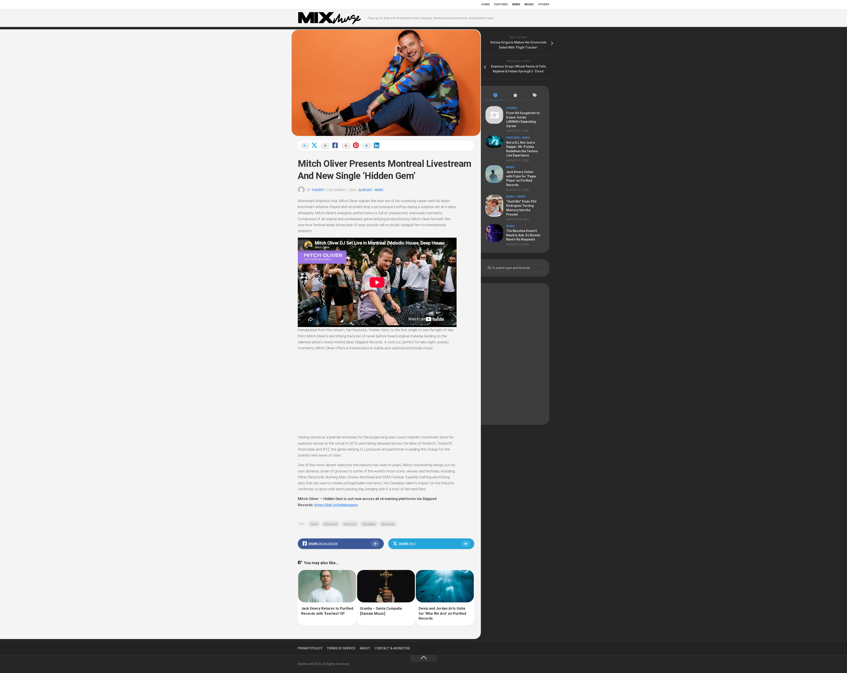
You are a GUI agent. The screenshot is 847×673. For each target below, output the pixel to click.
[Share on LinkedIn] (372, 146)
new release (369, 523)
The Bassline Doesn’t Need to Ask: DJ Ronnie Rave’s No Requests (523, 235)
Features (501, 4)
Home (485, 4)
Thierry (317, 190)
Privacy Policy (310, 648)
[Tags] (535, 95)
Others (543, 4)
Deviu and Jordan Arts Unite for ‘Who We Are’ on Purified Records (442, 613)
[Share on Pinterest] (351, 146)
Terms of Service (341, 648)
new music (350, 523)
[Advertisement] (515, 354)
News (516, 4)
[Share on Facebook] (331, 146)
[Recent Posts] (495, 95)
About (365, 648)
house (314, 523)
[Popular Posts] (515, 95)
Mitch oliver (330, 523)
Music (529, 4)
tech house (388, 523)
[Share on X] (310, 146)
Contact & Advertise (392, 648)
